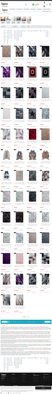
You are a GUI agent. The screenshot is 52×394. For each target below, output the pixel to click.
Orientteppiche (39, 9)
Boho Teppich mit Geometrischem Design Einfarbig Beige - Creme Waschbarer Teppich (6, 59)
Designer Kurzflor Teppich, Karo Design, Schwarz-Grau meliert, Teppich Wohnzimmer (19, 100)
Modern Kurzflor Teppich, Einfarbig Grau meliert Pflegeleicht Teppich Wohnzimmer (45, 245)
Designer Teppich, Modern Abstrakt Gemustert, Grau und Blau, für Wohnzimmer (45, 121)
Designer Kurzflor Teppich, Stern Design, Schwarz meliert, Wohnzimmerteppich (32, 121)
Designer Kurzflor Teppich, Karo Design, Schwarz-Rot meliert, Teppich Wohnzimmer (32, 100)
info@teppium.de (46, 377)
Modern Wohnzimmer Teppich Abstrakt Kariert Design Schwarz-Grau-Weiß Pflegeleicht (45, 266)
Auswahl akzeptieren (43, 390)
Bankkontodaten (24, 381)
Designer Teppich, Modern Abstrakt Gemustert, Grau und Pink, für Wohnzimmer (6, 142)
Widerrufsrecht (14, 377)
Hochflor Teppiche (12, 9)
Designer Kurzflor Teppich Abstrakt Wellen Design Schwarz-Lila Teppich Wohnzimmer (6, 80)
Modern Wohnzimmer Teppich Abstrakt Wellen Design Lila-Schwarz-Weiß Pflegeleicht (19, 287)
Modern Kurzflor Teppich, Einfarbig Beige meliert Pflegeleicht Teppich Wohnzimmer (32, 245)
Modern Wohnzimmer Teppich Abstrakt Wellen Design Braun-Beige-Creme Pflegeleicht (6, 287)
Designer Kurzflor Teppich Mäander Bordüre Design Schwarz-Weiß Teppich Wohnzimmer (45, 80)
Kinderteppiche (33, 9)
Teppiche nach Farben (46, 11)
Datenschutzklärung (14, 381)
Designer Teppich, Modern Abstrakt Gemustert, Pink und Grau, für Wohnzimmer (19, 142)
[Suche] (26, 4)
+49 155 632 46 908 (47, 376)
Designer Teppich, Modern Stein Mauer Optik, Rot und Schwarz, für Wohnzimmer (32, 142)
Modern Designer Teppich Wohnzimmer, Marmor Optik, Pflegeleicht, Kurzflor (6, 204)
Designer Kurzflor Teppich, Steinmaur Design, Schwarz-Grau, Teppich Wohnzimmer (19, 121)
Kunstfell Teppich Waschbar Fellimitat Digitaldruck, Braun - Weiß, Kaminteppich (6, 162)
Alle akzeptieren (43, 387)
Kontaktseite (24, 376)
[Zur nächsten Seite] (33, 26)
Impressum (13, 380)
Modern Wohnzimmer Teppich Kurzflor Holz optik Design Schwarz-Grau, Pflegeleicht (6, 307)
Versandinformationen (47, 321)
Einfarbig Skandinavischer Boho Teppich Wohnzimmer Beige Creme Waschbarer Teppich (45, 142)
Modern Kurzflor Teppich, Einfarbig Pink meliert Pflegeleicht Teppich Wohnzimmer (19, 266)
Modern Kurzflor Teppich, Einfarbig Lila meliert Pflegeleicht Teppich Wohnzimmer (6, 266)
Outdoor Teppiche (26, 9)
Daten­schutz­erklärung (24, 391)
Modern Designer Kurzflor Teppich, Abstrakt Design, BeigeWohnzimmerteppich (32, 183)
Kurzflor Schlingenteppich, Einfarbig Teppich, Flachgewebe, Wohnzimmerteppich (19, 183)
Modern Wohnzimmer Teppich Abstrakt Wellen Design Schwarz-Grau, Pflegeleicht (32, 287)
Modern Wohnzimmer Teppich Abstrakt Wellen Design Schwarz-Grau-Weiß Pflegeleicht (45, 287)
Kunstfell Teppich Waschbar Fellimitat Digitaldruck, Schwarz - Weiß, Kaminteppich (6, 183)
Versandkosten (8, 64)
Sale (50, 11)
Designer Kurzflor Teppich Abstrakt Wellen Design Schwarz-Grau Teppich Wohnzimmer (32, 59)
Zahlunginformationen (4, 321)
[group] (6, 51)
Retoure (23, 380)
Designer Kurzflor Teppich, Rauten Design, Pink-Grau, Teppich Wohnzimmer (6, 121)
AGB (12, 376)
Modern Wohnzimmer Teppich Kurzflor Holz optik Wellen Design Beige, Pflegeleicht (19, 307)
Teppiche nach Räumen (46, 9)
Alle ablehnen (43, 388)
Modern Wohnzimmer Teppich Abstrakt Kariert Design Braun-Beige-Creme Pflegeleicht (32, 266)
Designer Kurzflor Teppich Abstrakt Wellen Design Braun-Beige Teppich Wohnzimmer (19, 59)
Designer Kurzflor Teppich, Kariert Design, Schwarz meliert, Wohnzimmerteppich (6, 100)
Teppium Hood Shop (35, 381)
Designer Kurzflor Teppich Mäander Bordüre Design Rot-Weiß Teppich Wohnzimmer (32, 80)
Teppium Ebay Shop (35, 378)
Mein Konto (23, 377)
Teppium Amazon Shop (36, 377)
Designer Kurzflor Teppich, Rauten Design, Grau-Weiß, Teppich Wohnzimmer (45, 100)
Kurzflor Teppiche (19, 9)
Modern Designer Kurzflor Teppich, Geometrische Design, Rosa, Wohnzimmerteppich (45, 183)
